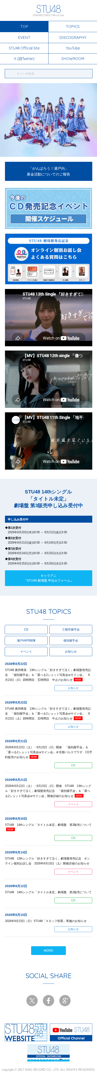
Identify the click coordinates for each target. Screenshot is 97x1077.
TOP (24, 26)
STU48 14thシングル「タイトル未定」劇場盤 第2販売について (48, 892)
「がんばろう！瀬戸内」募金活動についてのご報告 (48, 171)
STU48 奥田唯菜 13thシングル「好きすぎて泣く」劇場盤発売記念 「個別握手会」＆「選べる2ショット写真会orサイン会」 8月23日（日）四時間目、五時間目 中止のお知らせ (48, 675)
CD (26, 629)
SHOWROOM (72, 58)
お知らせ (71, 651)
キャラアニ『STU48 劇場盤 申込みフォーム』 (48, 578)
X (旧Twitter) (24, 58)
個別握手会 (70, 640)
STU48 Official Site (24, 48)
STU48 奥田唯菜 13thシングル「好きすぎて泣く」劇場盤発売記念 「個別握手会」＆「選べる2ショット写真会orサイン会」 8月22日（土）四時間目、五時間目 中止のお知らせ (48, 713)
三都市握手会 (71, 629)
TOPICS (73, 26)
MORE (48, 950)
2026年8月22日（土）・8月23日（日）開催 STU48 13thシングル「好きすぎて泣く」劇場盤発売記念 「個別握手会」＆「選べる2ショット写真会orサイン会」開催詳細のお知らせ (48, 790)
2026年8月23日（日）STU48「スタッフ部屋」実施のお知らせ (46, 921)
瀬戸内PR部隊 (26, 640)
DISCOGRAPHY (72, 37)
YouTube (73, 48)
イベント (26, 651)
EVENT (24, 37)
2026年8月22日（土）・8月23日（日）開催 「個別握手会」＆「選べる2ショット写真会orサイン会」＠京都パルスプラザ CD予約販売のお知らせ (48, 752)
